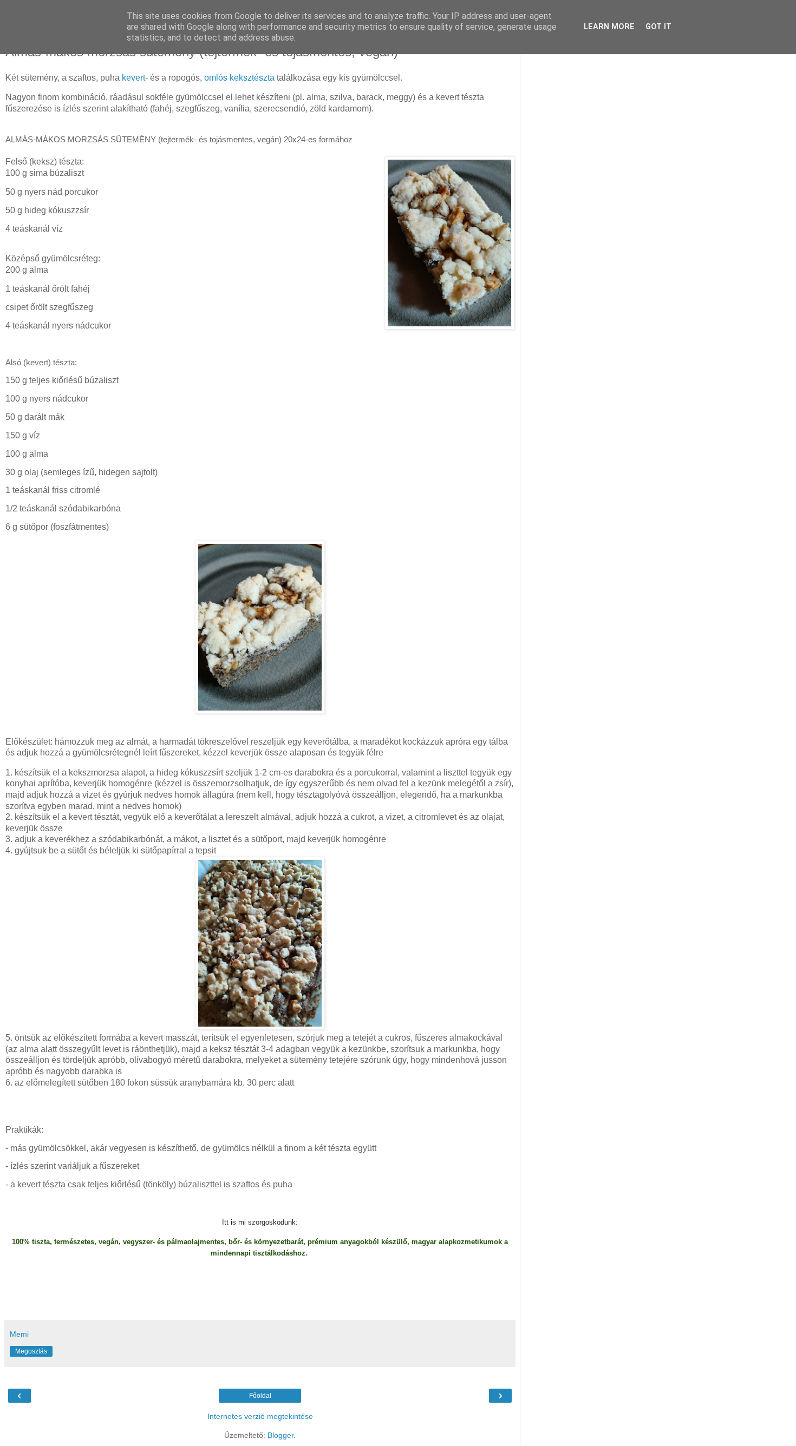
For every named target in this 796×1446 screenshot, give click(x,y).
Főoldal (260, 1395)
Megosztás (31, 1351)
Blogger (280, 1435)
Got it (658, 26)
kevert (133, 77)
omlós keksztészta (239, 77)
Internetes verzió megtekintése (260, 1416)
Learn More (609, 26)
